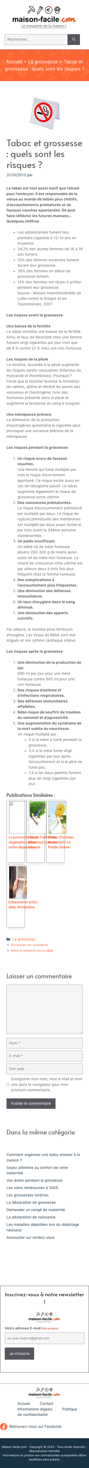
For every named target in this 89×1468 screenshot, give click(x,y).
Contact (46, 1403)
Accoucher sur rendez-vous (30, 1237)
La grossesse (43, 61)
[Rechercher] (74, 39)
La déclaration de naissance (31, 1217)
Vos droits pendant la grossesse (34, 1180)
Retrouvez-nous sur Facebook (35, 1426)
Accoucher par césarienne (29, 945)
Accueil (14, 61)
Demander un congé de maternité (35, 1210)
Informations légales (34, 1409)
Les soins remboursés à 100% (32, 1188)
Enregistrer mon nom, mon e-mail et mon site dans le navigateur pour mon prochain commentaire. (46, 1084)
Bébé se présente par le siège (32, 950)
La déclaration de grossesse (31, 1202)
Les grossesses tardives (27, 1195)
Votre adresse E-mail (32, 1328)
